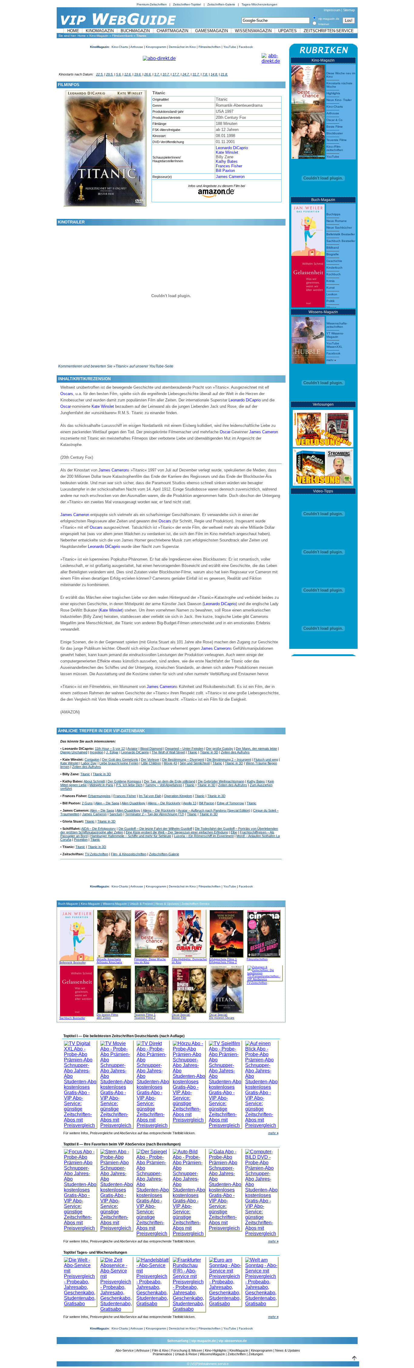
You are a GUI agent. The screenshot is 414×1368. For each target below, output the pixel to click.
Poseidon (81, 839)
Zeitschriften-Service (329, 31)
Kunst (330, 287)
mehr (273, 1133)
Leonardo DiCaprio (232, 148)
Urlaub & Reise (186, 1354)
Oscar (65, 406)
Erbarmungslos (99, 796)
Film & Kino (160, 1350)
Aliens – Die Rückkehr (164, 803)
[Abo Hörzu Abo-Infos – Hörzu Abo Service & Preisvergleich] (189, 1080)
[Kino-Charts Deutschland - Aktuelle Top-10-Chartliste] (308, 133)
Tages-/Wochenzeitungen (259, 4)
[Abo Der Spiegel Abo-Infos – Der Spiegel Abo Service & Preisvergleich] (153, 1191)
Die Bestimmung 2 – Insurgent (229, 759)
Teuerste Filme (336, 140)
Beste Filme (334, 126)
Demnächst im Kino (182, 47)
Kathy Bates (227, 161)
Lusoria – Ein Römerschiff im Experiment (204, 836)
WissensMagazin (253, 31)
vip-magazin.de (203, 1341)
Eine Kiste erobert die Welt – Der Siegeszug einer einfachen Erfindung (177, 832)
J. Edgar (112, 752)
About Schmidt (94, 781)
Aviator (132, 748)
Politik (330, 301)
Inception (96, 752)
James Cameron (230, 176)
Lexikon (331, 294)
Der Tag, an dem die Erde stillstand (169, 781)
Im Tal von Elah (150, 796)
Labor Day (89, 763)
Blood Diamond (151, 748)
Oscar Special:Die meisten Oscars (221, 1016)
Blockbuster (334, 133)
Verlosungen (323, 404)
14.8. (214, 74)
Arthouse (136, 47)
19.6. (138, 74)
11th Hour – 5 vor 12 (110, 748)
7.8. (205, 74)
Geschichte (334, 261)
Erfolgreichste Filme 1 (223, 959)
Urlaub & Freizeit (141, 903)
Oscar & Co (334, 120)
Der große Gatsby (219, 748)
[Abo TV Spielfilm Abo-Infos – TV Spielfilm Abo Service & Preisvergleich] (225, 1082)
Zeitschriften (237, 1354)
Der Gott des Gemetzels (120, 759)
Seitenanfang (178, 1341)
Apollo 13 (189, 803)
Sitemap (349, 10)
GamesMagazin (211, 31)
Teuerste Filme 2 (144, 1017)
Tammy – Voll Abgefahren (163, 785)
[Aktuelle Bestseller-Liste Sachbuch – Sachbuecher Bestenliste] (308, 280)
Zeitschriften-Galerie (221, 4)
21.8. (224, 74)
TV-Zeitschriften (96, 854)
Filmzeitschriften (210, 47)
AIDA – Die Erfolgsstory (98, 828)
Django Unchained (73, 752)
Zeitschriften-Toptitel (187, 4)
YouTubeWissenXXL (334, 345)
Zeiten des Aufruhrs (235, 752)
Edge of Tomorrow (230, 803)
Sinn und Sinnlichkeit (195, 763)
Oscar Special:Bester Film (181, 1016)
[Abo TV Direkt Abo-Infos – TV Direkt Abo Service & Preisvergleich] (153, 1082)
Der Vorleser (150, 759)
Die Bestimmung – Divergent (183, 759)
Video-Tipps (323, 491)
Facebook (246, 47)
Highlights (333, 93)
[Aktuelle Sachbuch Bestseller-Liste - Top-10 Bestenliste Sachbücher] (76, 989)
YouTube (229, 47)
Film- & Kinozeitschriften (128, 854)
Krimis (330, 281)
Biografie (332, 254)
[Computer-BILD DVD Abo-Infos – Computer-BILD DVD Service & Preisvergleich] (262, 1191)
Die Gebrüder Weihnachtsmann (221, 781)
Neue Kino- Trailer (339, 100)
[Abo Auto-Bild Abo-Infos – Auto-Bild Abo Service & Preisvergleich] (189, 1191)
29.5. (109, 74)
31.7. (196, 74)
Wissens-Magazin (115, 903)
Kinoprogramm (156, 47)
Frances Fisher (229, 166)
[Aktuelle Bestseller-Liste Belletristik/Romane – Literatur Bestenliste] (308, 228)
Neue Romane (336, 221)
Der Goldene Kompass (124, 781)
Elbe (234, 832)
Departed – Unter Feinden (184, 748)
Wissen (331, 307)
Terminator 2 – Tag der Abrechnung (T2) (154, 814)
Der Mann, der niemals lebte (256, 748)
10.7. (166, 74)
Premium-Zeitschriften (152, 4)
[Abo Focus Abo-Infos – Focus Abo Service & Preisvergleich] (80, 1188)
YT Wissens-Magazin (335, 335)
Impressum (332, 10)
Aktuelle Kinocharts (109, 959)
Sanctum (115, 814)
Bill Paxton (225, 170)
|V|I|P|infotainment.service (209, 1364)
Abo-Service (124, 1350)
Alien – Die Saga (107, 803)
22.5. (99, 74)
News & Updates (167, 903)
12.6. (128, 74)
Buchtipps (333, 214)
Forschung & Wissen (186, 1350)
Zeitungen (256, 1354)
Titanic (192, 752)
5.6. (119, 74)
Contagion (92, 759)
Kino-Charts (120, 47)
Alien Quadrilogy (133, 803)
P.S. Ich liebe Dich (129, 785)
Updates (287, 31)
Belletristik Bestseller (72, 962)
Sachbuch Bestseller (72, 1018)
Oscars (66, 393)
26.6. (148, 74)
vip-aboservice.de (233, 1341)
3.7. (157, 74)
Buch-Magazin (68, 903)
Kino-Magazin (99, 35)
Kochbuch (333, 274)
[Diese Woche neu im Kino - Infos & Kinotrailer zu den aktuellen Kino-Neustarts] (308, 86)
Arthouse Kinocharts (109, 962)
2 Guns (87, 803)
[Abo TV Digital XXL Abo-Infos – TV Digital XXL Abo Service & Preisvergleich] (80, 1082)
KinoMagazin (100, 31)
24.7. (186, 74)
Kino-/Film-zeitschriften (334, 148)
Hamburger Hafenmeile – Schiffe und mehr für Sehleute (130, 836)
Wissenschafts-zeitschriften (336, 325)
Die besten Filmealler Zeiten (107, 1016)
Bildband (332, 247)
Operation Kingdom (178, 796)
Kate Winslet (227, 152)
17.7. (176, 74)
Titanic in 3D (209, 752)
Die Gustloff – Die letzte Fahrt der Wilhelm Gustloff (155, 828)
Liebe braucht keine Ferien (119, 763)
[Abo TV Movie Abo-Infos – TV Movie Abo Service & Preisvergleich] (116, 1082)
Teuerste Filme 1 (144, 1014)
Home (73, 31)
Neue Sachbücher (339, 227)
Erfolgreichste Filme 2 (223, 962)
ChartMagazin (172, 31)
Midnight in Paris (101, 785)
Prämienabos (162, 1354)
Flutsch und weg (266, 759)
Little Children (151, 763)
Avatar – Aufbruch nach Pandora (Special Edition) (214, 810)
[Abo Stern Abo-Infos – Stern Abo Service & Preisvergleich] (116, 1188)
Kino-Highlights (216, 1350)
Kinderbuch (334, 267)
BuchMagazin (135, 31)
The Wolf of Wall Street (168, 752)
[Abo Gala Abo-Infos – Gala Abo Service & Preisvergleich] (225, 1188)
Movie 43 (170, 763)
